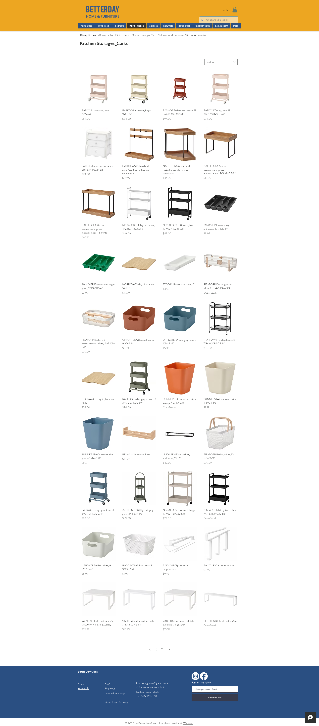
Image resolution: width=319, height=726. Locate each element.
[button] (234, 9)
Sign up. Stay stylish (201, 682)
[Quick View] (99, 89)
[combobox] (221, 62)
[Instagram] (195, 676)
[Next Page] (169, 649)
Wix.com (188, 723)
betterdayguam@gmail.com (152, 683)
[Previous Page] (150, 649)
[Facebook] (204, 676)
